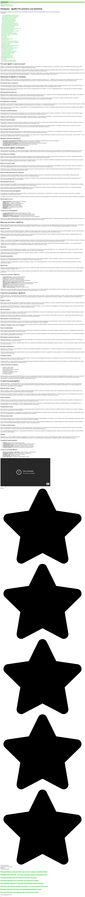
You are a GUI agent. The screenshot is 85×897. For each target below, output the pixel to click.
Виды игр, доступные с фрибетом (10, 34)
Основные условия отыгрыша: (9, 60)
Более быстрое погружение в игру (10, 22)
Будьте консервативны (8, 46)
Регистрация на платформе (8, 26)
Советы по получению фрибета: (10, 33)
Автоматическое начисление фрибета (11, 30)
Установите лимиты (7, 49)
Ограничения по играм (8, 55)
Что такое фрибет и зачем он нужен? (10, 15)
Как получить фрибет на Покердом (10, 25)
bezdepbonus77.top (4, 2)
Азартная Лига (8, 5)
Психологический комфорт (8, 21)
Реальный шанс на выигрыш (9, 19)
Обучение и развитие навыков (9, 20)
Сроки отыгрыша (6, 54)
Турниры (5, 36)
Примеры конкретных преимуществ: (11, 24)
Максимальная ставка (7, 56)
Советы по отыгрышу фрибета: (9, 61)
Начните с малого (7, 43)
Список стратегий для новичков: (10, 51)
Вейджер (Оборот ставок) (8, 53)
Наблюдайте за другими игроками (10, 47)
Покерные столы (6, 35)
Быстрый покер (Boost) (8, 38)
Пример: (5, 58)
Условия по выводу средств (9, 57)
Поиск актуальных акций (8, 27)
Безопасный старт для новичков (10, 17)
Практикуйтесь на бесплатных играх (11, 45)
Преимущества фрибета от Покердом (11, 16)
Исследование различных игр (9, 18)
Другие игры (6, 39)
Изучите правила (6, 44)
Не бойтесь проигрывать (8, 48)
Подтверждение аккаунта (8, 29)
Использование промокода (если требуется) (12, 28)
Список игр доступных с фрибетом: (10, 40)
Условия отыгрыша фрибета (9, 52)
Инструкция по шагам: (8, 31)
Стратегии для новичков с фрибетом (11, 42)
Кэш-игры (5, 37)
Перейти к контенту (4, 1)
